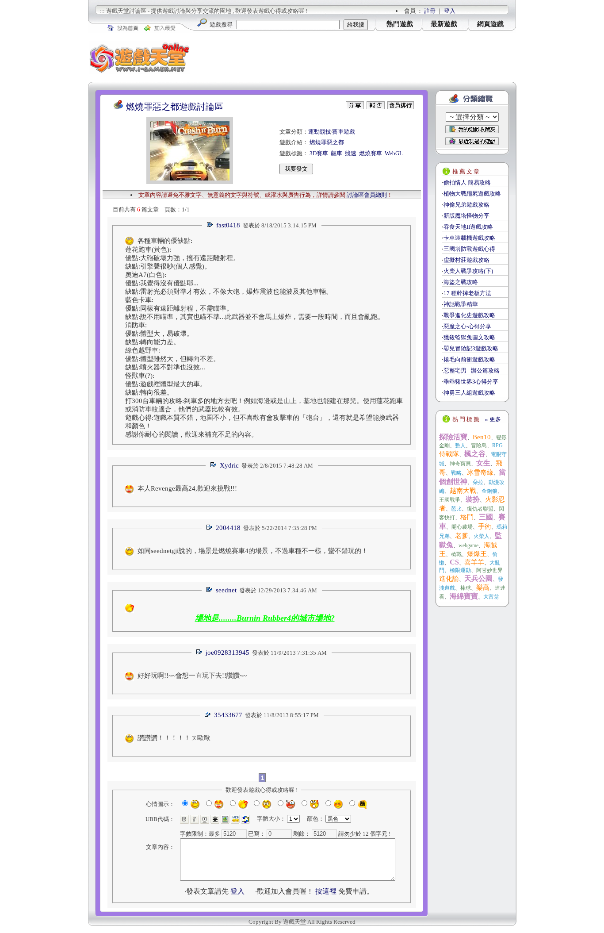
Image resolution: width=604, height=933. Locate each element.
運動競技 (319, 131)
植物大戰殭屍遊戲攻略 (472, 193)
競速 (350, 153)
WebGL (394, 153)
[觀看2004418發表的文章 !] (209, 528)
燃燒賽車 (370, 153)
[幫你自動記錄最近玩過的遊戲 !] (472, 141)
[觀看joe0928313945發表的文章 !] (199, 652)
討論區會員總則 (367, 195)
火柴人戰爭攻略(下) (468, 271)
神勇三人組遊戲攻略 (469, 392)
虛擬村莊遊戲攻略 (466, 260)
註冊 (430, 11)
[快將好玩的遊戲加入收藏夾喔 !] (472, 129)
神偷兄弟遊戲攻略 (466, 204)
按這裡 (325, 891)
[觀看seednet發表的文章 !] (209, 590)
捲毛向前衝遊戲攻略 (469, 359)
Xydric (229, 465)
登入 (449, 11)
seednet (226, 590)
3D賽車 (319, 153)
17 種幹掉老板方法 (467, 293)
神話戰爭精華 (460, 304)
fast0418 (228, 225)
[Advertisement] (353, 57)
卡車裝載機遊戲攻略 (469, 237)
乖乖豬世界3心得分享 (470, 381)
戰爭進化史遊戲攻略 (469, 315)
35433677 (228, 714)
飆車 (336, 153)
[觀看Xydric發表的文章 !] (213, 465)
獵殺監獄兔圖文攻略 (469, 337)
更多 (493, 419)
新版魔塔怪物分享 (466, 215)
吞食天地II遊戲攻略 (468, 226)
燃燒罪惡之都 (327, 142)
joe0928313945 (227, 652)
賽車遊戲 (343, 131)
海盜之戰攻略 (460, 282)
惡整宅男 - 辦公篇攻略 (471, 370)
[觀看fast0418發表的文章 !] (210, 225)
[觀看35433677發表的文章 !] (207, 715)
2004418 (228, 527)
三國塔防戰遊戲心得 (469, 249)
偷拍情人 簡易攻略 (467, 182)
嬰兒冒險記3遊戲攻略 (470, 348)
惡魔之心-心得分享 (467, 326)
